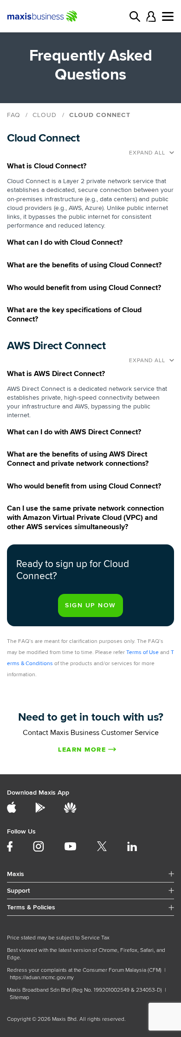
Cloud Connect (99, 115)
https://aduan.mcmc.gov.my (42, 977)
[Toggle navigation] (168, 16)
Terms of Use (142, 652)
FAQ (13, 115)
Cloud (44, 115)
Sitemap (19, 997)
